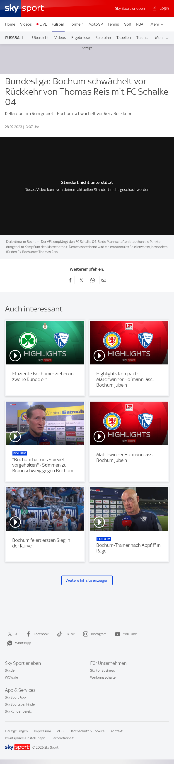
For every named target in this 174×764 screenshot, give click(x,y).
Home (10, 24)
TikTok (70, 634)
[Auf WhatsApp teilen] (92, 280)
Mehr (154, 24)
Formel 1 (77, 24)
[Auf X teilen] (81, 280)
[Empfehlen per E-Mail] (103, 280)
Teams (141, 37)
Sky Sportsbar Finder (20, 704)
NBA (139, 24)
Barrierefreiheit (62, 738)
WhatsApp (23, 643)
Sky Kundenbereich (19, 711)
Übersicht (40, 37)
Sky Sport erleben (130, 8)
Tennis (113, 24)
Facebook (41, 634)
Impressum (42, 731)
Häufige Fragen (16, 731)
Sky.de (9, 670)
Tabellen (123, 37)
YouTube (130, 634)
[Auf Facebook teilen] (70, 280)
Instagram (98, 634)
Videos (26, 24)
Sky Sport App (15, 697)
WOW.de (11, 677)
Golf (127, 24)
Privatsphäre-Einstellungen (25, 738)
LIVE (43, 24)
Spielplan (103, 37)
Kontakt (117, 731)
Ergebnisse (80, 37)
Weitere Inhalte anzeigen (87, 580)
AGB (60, 731)
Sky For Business (102, 670)
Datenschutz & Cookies (87, 731)
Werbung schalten (104, 677)
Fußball (58, 24)
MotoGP (96, 24)
